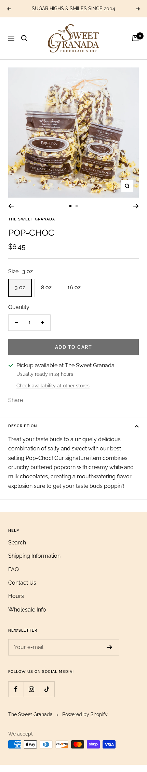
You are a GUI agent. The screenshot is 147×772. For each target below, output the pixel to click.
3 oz (20, 287)
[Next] (136, 206)
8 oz (46, 287)
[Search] (24, 38)
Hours (16, 596)
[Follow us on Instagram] (31, 689)
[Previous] (11, 206)
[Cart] (135, 38)
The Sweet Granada (31, 219)
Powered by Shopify (85, 714)
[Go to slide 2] (77, 206)
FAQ (13, 569)
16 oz (74, 287)
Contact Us (22, 583)
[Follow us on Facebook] (16, 689)
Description (22, 426)
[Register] (109, 647)
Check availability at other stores (53, 385)
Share (15, 400)
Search (17, 542)
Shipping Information (34, 556)
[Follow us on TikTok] (46, 689)
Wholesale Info (27, 609)
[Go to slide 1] (70, 206)
